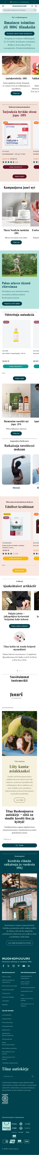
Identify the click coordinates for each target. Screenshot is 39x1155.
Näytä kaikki (19, 570)
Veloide (5, 351)
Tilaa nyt (16, 93)
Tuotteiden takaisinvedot (10, 1063)
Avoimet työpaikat (8, 990)
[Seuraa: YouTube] (23, 966)
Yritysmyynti (6, 993)
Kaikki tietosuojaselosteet (8, 1043)
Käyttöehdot (6, 1030)
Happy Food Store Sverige (27, 999)
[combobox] (18, 10)
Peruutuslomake (7, 1022)
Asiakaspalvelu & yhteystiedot (26, 977)
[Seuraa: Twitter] (8, 966)
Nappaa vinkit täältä (12, 304)
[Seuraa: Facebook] (3, 966)
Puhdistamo (7, 543)
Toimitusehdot (6, 1015)
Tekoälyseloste (7, 1039)
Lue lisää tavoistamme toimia (19, 943)
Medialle (5, 1004)
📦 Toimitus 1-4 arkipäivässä (19, 2)
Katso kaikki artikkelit (19, 626)
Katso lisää (19, 378)
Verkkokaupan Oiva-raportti (8, 1058)
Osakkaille (5, 1001)
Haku (22, 995)
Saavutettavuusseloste (9, 1048)
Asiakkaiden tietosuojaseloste (7, 1034)
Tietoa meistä (6, 977)
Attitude (5, 151)
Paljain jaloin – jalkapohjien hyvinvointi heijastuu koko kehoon (16, 616)
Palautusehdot (6, 1019)
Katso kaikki (19, 176)
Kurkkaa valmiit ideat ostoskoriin (19, 34)
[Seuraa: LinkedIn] (29, 966)
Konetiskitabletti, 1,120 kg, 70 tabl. (14, 154)
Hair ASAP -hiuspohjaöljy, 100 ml (13, 353)
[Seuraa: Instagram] (13, 966)
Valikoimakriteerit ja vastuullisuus (8, 981)
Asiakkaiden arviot (27, 991)
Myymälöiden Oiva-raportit (8, 1053)
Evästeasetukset (7, 1026)
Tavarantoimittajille (8, 997)
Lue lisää (19, 800)
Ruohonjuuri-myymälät (9, 986)
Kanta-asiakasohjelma (28, 987)
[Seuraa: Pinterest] (18, 966)
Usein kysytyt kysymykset (25, 983)
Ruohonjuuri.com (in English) (27, 1005)
